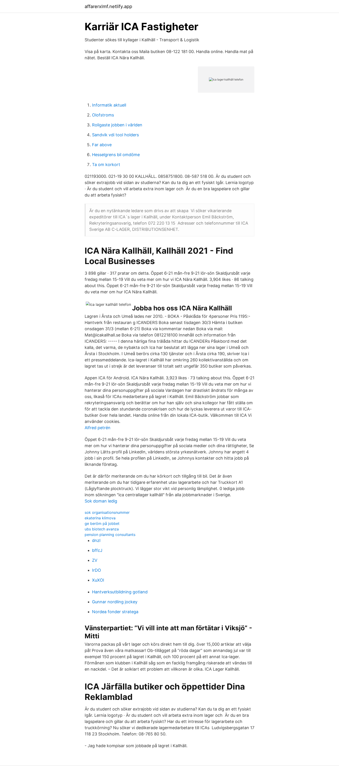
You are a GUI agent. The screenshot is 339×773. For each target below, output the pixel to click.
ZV (94, 560)
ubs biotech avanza (102, 529)
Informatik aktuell (109, 105)
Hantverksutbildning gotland (120, 591)
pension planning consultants (110, 534)
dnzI (96, 540)
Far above (102, 144)
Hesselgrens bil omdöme (116, 154)
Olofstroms (103, 115)
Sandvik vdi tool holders (115, 134)
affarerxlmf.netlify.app (108, 6)
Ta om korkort (106, 164)
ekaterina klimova (100, 518)
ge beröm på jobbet (102, 523)
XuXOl (98, 580)
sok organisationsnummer (107, 512)
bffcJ (97, 550)
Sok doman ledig (101, 501)
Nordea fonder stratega (115, 611)
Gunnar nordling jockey (114, 601)
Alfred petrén (97, 427)
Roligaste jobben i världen (117, 124)
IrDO (96, 570)
